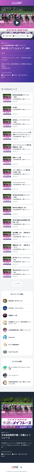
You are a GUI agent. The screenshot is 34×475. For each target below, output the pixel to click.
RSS (4, 77)
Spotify (15, 75)
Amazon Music (23, 75)
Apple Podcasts (7, 75)
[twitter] (21, 467)
